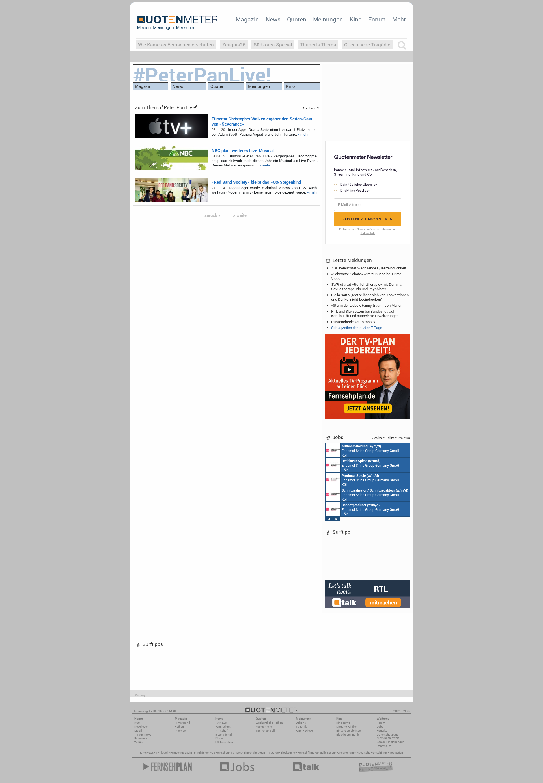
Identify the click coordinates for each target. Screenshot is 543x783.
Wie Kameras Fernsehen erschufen (176, 44)
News (273, 19)
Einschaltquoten (254, 752)
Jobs (380, 726)
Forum (376, 19)
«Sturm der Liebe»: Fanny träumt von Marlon (366, 305)
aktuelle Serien (325, 752)
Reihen (179, 726)
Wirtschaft (221, 730)
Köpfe (219, 738)
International (223, 734)
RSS (137, 722)
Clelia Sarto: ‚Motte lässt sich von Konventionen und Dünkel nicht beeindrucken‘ (370, 297)
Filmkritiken (201, 752)
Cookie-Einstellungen (390, 742)
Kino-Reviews (304, 730)
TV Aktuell (162, 752)
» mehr (303, 134)
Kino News (147, 752)
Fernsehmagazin (181, 752)
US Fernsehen (220, 752)
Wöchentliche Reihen (269, 722)
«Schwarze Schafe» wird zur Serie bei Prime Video (366, 276)
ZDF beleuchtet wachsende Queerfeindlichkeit (368, 268)
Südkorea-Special (273, 44)
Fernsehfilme (306, 752)
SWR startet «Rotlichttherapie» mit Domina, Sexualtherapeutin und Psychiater (366, 286)
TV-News (221, 722)
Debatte (301, 722)
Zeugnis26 (233, 44)
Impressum (384, 746)
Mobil (138, 730)
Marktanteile (264, 726)
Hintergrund (182, 722)
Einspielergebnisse (348, 730)
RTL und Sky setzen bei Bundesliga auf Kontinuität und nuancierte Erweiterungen (364, 313)
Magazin (247, 19)
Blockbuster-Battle (347, 734)
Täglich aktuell (265, 730)
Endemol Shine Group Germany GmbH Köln (370, 450)
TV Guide (273, 752)
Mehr (399, 19)
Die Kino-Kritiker (346, 726)
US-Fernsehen (224, 742)
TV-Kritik (301, 726)
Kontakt (382, 730)
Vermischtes (223, 726)
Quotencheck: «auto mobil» (353, 321)
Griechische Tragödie (367, 44)
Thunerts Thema (318, 44)
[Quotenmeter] (177, 22)
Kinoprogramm (346, 752)
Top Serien (396, 752)
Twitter (138, 742)
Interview (180, 730)
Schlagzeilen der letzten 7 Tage (356, 327)
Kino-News (343, 722)
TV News (236, 752)
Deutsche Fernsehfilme (372, 752)
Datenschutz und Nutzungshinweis (388, 736)
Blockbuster (288, 752)
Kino (356, 19)
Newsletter (141, 726)
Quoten (296, 19)
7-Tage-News (142, 734)
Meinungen (328, 19)
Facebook (140, 738)
